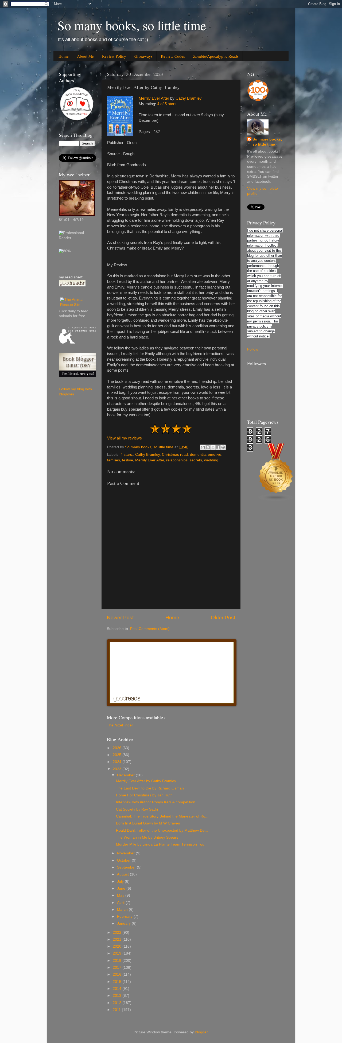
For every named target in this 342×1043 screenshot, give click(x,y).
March (123, 910)
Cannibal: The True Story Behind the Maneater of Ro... (162, 816)
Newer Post (120, 617)
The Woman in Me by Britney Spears (147, 837)
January (124, 923)
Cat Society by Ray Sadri (137, 809)
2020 (117, 946)
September (127, 867)
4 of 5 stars (167, 104)
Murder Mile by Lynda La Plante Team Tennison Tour (161, 844)
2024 (117, 762)
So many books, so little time (131, 25)
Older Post (223, 617)
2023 (117, 769)
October (124, 860)
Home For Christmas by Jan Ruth (144, 795)
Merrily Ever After (154, 98)
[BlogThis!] (208, 447)
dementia (198, 455)
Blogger (201, 1032)
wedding (211, 460)
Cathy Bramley (189, 98)
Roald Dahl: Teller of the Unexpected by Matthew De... (162, 830)
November (126, 853)
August (123, 874)
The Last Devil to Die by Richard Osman (150, 788)
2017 (117, 968)
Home (64, 56)
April (121, 903)
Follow (252, 349)
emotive (214, 455)
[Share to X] (213, 447)
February (125, 916)
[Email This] (202, 447)
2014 (117, 989)
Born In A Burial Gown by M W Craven (148, 823)
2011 (117, 1010)
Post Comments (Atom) (150, 629)
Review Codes (173, 56)
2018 (117, 961)
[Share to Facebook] (218, 447)
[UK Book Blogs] (276, 500)
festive (127, 460)
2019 (117, 953)
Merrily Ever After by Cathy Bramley (146, 781)
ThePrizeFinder (120, 725)
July (121, 881)
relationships (177, 460)
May (121, 895)
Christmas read (175, 455)
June (121, 888)
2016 (117, 974)
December (126, 775)
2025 (117, 755)
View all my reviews (124, 438)
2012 (117, 1003)
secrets (196, 460)
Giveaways (143, 56)
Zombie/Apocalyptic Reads (216, 56)
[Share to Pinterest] (223, 447)
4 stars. (127, 455)
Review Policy (114, 56)
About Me (85, 56)
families (113, 460)
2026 (117, 748)
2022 (117, 933)
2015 (117, 982)
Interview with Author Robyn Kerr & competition (155, 802)
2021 (117, 939)
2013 (117, 996)
